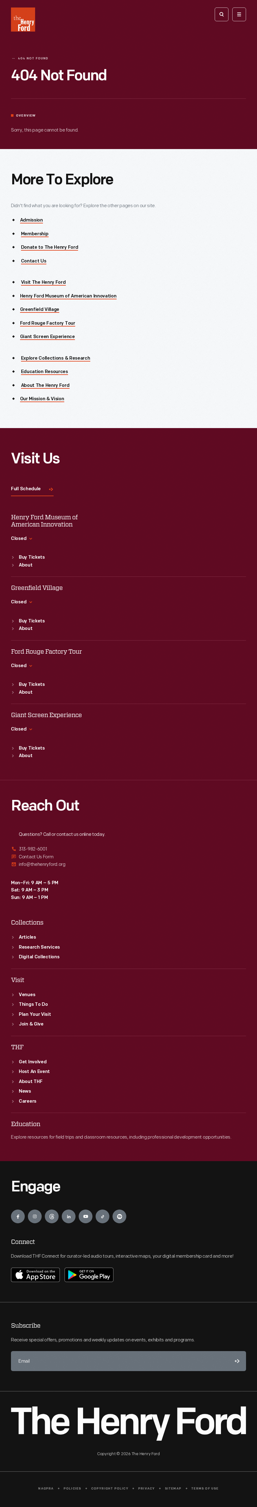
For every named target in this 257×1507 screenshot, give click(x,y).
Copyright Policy (109, 1488)
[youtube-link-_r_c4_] (85, 1216)
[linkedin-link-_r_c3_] (69, 1216)
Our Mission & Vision (42, 399)
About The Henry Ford (45, 385)
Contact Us (33, 261)
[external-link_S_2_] (128, 857)
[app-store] (35, 1275)
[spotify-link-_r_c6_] (119, 1216)
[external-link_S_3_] (128, 864)
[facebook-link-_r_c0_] (18, 1216)
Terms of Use (204, 1488)
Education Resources (44, 372)
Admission (31, 220)
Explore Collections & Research (55, 358)
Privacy (146, 1488)
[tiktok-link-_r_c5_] (102, 1216)
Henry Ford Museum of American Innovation (68, 296)
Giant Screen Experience (47, 337)
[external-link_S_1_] (128, 849)
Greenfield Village (40, 309)
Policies (72, 1488)
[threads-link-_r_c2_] (52, 1216)
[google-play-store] (89, 1275)
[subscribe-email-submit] (236, 1361)
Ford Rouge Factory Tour (47, 323)
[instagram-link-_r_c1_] (35, 1216)
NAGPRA (46, 1488)
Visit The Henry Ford (43, 282)
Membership (35, 234)
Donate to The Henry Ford (49, 247)
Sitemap (173, 1488)
